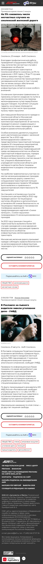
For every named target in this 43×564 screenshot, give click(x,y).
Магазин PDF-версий (11, 485)
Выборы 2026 (29, 485)
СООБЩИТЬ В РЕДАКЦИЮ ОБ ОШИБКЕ (18, 488)
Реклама (6, 469)
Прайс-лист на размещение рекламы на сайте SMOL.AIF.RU (19, 473)
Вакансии (16, 469)
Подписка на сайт (22, 477)
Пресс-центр (32, 466)
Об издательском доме (13, 466)
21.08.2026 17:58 (7, 298)
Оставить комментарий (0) (21, 266)
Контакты (6, 477)
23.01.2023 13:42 (7, 9)
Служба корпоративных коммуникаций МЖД (19, 52)
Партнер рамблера (21, 553)
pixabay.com (6, 343)
